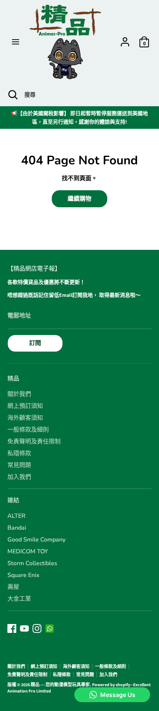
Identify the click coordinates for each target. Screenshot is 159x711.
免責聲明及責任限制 (34, 441)
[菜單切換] (15, 41)
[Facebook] (11, 628)
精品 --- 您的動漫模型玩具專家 (60, 684)
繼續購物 (79, 198)
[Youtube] (24, 628)
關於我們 (19, 394)
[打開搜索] (12, 95)
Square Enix (23, 575)
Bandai (16, 528)
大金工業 (19, 599)
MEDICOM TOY (27, 551)
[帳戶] (125, 38)
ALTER (16, 516)
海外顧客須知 (25, 418)
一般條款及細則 (28, 430)
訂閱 (35, 343)
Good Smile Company (36, 540)
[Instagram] (37, 628)
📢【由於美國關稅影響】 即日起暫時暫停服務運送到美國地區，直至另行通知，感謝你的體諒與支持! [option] (79, 117)
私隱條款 (19, 453)
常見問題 (19, 465)
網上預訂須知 (25, 406)
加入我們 (19, 477)
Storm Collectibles (32, 563)
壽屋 (13, 587)
